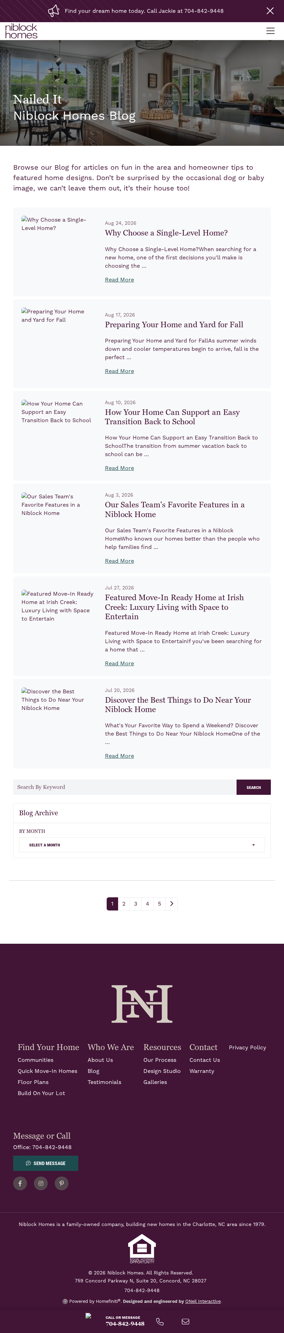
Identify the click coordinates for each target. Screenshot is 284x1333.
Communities (35, 1060)
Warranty (201, 1071)
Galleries (155, 1082)
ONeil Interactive (203, 1301)
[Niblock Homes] (142, 1003)
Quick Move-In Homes (47, 1071)
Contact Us (204, 1060)
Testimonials (104, 1082)
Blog (93, 1071)
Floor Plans (33, 1082)
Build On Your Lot (41, 1093)
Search (254, 787)
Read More (119, 279)
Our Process (159, 1060)
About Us (100, 1060)
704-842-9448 (52, 1147)
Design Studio (162, 1071)
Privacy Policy (247, 1047)
